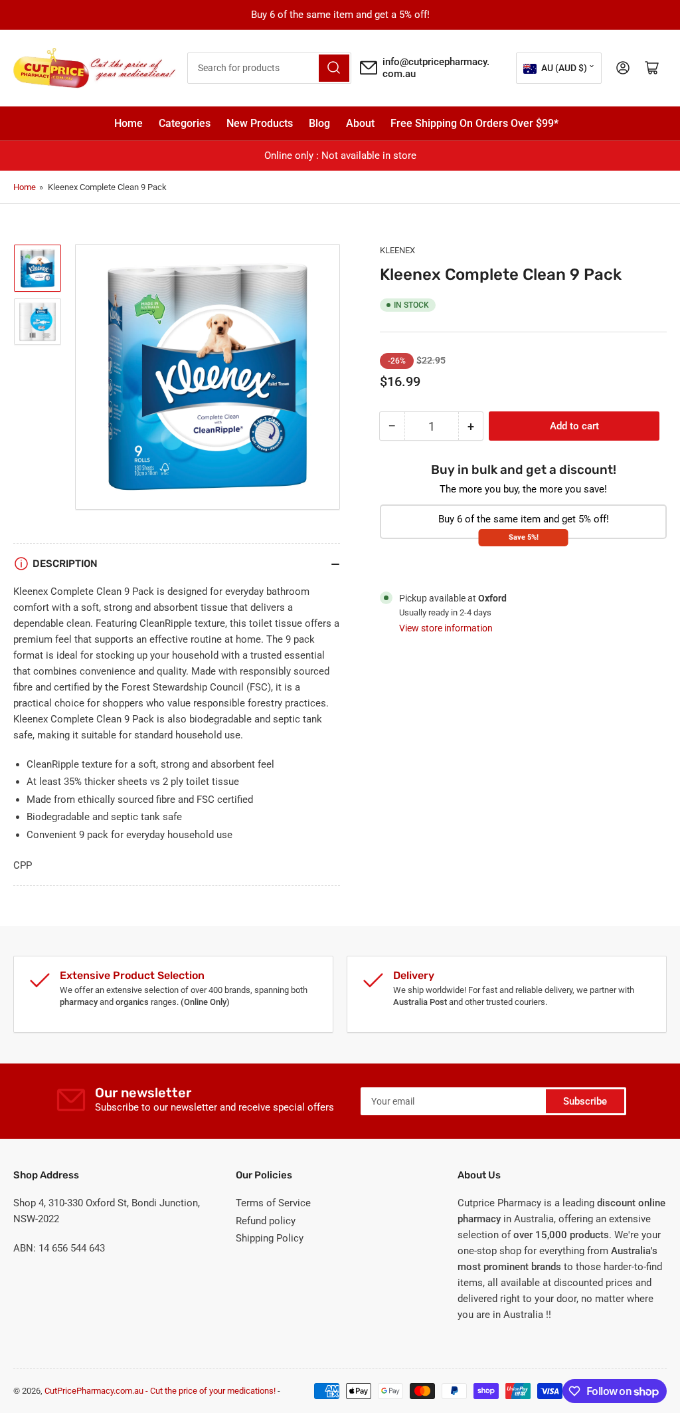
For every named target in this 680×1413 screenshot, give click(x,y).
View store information (446, 628)
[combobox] (269, 68)
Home (128, 123)
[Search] (334, 68)
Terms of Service (273, 1203)
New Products (259, 123)
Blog (319, 123)
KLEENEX (397, 250)
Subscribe (585, 1101)
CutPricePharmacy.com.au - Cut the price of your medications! (160, 1391)
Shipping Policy (269, 1238)
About (360, 123)
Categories (185, 123)
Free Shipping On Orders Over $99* (474, 123)
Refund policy (266, 1221)
